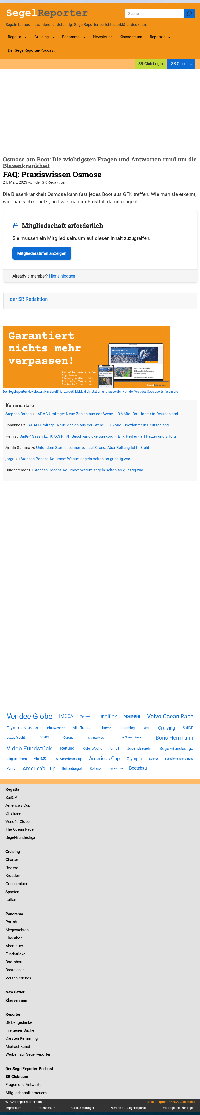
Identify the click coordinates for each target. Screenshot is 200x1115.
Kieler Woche (92, 748)
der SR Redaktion (29, 299)
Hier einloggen (62, 276)
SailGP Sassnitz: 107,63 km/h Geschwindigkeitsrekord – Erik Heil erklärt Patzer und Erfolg (98, 436)
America (12, 805)
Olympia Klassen (23, 727)
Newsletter (14, 992)
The (9, 829)
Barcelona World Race (179, 758)
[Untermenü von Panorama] (84, 37)
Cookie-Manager (82, 1108)
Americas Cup (104, 758)
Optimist (85, 716)
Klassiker (13, 938)
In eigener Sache (19, 1030)
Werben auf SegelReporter (28, 1054)
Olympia (134, 758)
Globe (24, 821)
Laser (146, 728)
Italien (10, 899)
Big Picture (116, 768)
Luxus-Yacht (16, 738)
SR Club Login (150, 63)
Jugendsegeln (139, 748)
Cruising (166, 728)
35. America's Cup (68, 759)
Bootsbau (138, 768)
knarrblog (128, 728)
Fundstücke (15, 954)
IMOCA (66, 716)
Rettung (67, 748)
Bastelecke (15, 970)
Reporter (12, 1014)
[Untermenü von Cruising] (53, 37)
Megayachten (17, 930)
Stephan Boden (18, 414)
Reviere (11, 867)
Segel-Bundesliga (176, 748)
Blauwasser (56, 728)
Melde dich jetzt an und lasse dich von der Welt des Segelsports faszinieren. (91, 392)
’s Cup (25, 805)
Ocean (18, 829)
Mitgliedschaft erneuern (26, 1092)
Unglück (107, 716)
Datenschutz (46, 1108)
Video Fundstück (29, 748)
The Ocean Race (130, 737)
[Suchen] (189, 13)
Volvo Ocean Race (170, 716)
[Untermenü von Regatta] (25, 37)
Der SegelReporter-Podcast (29, 1068)
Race (29, 829)
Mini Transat (83, 728)
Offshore (13, 813)
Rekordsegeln (73, 768)
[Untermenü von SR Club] (191, 64)
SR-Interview (96, 738)
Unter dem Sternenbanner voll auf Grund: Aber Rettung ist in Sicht (92, 447)
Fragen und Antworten (24, 1084)
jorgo (10, 459)
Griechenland (16, 883)
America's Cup (39, 768)
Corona (68, 738)
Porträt (11, 768)
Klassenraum (16, 1000)
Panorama (14, 914)
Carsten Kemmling (21, 1038)
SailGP (188, 728)
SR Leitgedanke (18, 1022)
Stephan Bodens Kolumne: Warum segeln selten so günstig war (75, 459)
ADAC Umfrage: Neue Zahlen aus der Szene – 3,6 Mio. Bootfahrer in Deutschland (108, 414)
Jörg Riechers (17, 759)
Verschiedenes (18, 978)
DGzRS (44, 737)
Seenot (153, 758)
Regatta (12, 789)
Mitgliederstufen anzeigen (41, 253)
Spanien (12, 891)
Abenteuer (132, 716)
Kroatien (12, 875)
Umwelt (107, 728)
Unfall (114, 748)
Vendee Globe (29, 716)
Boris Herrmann (174, 737)
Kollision (96, 768)
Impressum (13, 1108)
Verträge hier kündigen (179, 1108)
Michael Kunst (17, 1046)
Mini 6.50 (40, 758)
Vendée (11, 821)
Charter (11, 859)
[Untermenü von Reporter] (169, 37)
